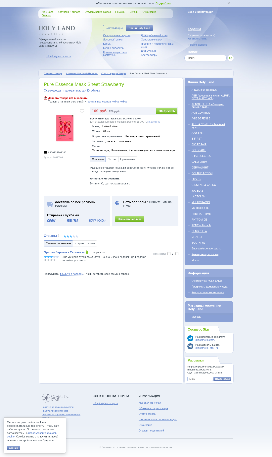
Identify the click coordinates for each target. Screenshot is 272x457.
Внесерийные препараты (206, 248)
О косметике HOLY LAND (207, 280)
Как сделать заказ (150, 402)
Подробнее (163, 3)
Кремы (107, 43)
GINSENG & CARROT (205, 184)
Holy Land (47, 11)
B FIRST (197, 138)
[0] (168, 253)
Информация (198, 273)
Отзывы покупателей (151, 430)
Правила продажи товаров (55, 411)
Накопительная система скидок (158, 419)
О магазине (149, 11)
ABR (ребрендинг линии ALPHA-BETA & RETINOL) (211, 97)
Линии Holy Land (139, 28)
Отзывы (46, 15)
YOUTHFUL (198, 242)
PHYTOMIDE (199, 219)
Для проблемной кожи (154, 35)
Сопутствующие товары (113, 73)
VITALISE (197, 236)
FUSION (196, 179)
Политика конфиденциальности (57, 407)
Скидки (134, 11)
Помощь (120, 11)
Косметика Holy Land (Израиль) (82, 73)
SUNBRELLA (199, 231)
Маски (195, 260)
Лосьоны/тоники (112, 39)
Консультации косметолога (208, 292)
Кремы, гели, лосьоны (205, 254)
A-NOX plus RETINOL (204, 89)
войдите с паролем (71, 273)
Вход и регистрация (200, 11)
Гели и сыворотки (113, 47)
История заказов (197, 44)
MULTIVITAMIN (201, 202)
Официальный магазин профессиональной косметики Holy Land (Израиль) (60, 42)
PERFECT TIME (201, 213)
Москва (196, 316)
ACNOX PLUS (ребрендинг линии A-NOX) (208, 105)
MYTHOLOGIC (200, 208)
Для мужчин (148, 50)
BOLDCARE (199, 150)
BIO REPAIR (199, 144)
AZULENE (198, 132)
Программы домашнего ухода (209, 286)
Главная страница (53, 73)
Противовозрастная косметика (115, 53)
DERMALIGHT (200, 167)
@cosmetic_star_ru (206, 347)
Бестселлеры (114, 28)
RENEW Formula (201, 225)
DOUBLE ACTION (202, 173)
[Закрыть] (228, 4)
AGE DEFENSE (201, 118)
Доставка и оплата (69, 11)
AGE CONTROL (201, 112)
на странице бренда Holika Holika (107, 101)
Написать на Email (130, 219)
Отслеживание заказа (98, 11)
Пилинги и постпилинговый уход (157, 45)
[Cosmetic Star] (55, 398)
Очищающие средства (116, 35)
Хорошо (13, 448)
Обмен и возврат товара (153, 408)
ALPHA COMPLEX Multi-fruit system (208, 126)
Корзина (194, 29)
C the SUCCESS (201, 156)
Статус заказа (147, 413)
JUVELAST (198, 190)
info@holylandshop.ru (58, 56)
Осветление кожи (151, 39)
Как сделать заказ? (197, 38)
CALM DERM (199, 161)
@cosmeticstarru (205, 339)
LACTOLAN (198, 196)
